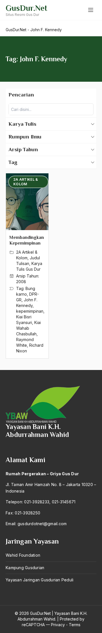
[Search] (87, 109)
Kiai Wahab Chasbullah (28, 328)
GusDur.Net (26, 8)
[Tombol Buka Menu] (90, 10)
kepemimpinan (29, 311)
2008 (21, 281)
